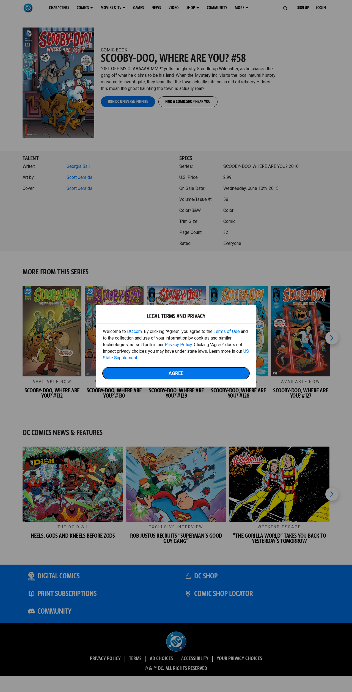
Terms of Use (227, 331)
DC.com (134, 331)
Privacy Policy (178, 344)
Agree (176, 373)
